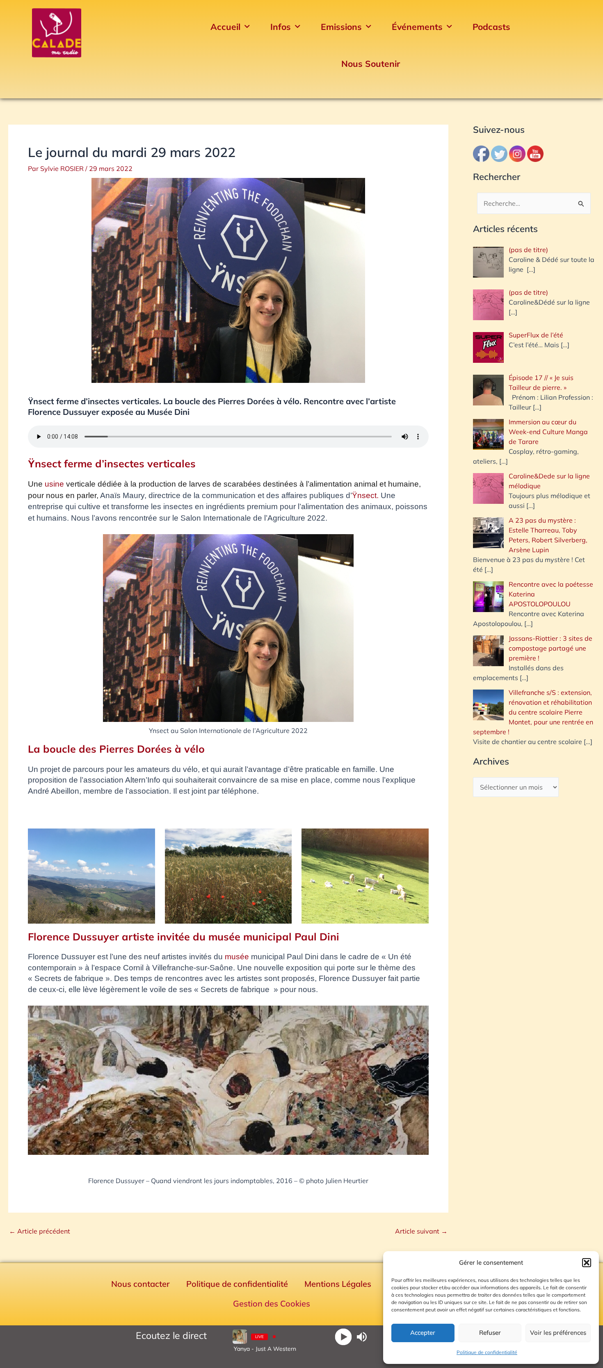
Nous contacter (140, 1284)
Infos (280, 26)
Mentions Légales (337, 1284)
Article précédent (39, 1231)
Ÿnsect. (365, 495)
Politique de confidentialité (487, 1352)
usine (54, 484)
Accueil (225, 26)
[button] (586, 1263)
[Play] (343, 1336)
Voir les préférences (558, 1332)
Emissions (341, 26)
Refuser (490, 1332)
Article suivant (421, 1231)
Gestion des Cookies (271, 1303)
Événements (417, 26)
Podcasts (491, 26)
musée (237, 956)
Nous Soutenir (370, 63)
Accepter (422, 1332)
